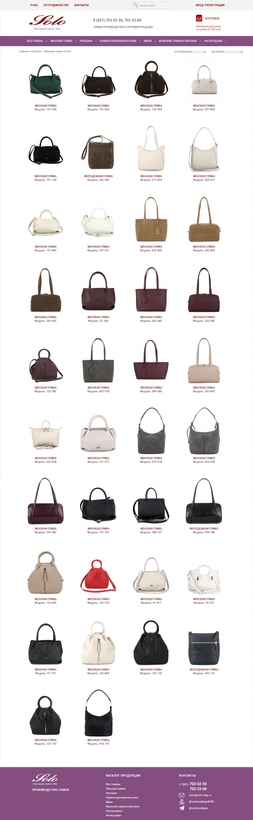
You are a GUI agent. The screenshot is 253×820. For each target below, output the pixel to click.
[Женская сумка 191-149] (45, 149)
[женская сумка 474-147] (98, 713)
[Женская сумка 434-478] (203, 431)
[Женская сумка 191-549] (45, 79)
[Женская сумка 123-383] (45, 361)
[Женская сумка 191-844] (45, 220)
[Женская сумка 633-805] (151, 220)
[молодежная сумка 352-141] (203, 643)
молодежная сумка (98, 176)
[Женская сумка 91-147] (45, 643)
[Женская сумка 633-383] (151, 290)
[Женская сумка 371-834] (151, 149)
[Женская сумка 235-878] (45, 431)
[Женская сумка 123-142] (151, 643)
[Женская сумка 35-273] (203, 572)
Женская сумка (45, 105)
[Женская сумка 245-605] (45, 290)
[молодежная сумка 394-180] (203, 502)
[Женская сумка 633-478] (98, 361)
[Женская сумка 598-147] (151, 502)
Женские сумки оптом (57, 51)
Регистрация (214, 5)
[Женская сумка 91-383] (98, 290)
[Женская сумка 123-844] (98, 643)
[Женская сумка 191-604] (98, 79)
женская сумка (98, 740)
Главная (24, 51)
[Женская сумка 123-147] (45, 713)
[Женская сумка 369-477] (203, 149)
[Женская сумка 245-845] (203, 361)
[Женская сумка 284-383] (151, 361)
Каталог (36, 51)
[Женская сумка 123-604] (151, 79)
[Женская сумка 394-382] (45, 502)
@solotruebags (198, 808)
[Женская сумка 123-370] (98, 572)
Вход (199, 5)
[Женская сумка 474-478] (151, 431)
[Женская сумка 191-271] (98, 220)
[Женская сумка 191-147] (98, 502)
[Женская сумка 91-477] (151, 572)
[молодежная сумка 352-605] (98, 149)
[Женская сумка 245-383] (203, 290)
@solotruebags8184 (201, 801)
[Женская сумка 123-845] (45, 572)
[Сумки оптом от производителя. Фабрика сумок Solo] (46, 23)
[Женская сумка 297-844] (203, 79)
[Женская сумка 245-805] (203, 220)
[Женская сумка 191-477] (98, 431)
